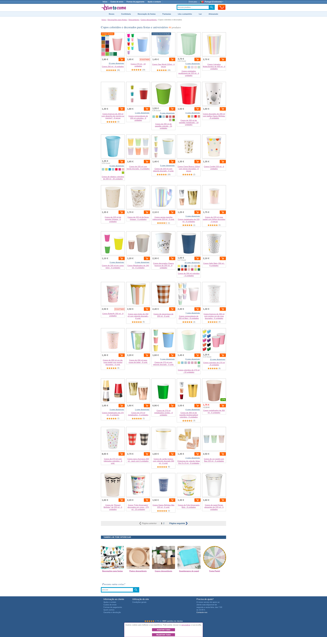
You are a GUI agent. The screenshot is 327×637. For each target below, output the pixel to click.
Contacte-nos (201, 612)
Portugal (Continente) (213, 2)
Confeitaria (126, 14)
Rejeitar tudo (163, 635)
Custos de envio (116, 2)
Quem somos (108, 610)
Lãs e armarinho (185, 14)
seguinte (177, 523)
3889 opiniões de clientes (172, 621)
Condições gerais (139, 602)
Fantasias (166, 14)
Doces (111, 14)
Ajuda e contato (109, 602)
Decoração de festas (147, 14)
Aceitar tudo (163, 630)
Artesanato (213, 14)
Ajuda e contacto (154, 2)
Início (105, 2)
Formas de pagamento (135, 2)
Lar (200, 14)
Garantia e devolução (112, 612)
